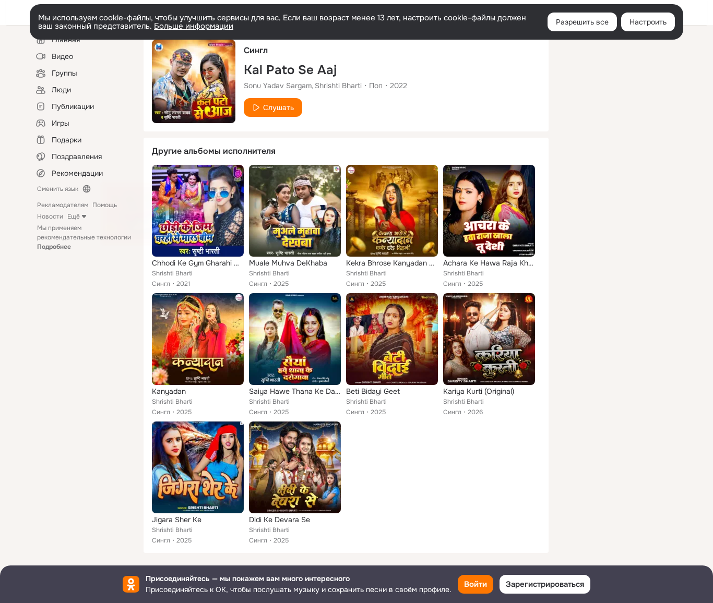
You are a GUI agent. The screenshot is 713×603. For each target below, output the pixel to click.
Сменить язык (57, 189)
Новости (50, 216)
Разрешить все (582, 22)
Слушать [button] (278, 107)
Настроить (648, 22)
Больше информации (193, 26)
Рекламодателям (62, 205)
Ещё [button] (73, 216)
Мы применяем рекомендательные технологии (84, 237)
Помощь (104, 205)
